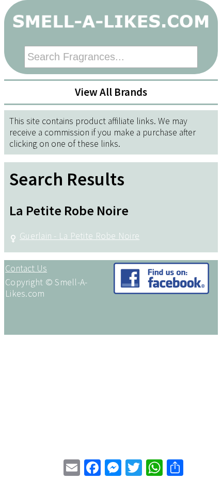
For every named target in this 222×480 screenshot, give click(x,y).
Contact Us (26, 268)
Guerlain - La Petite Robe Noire (79, 236)
